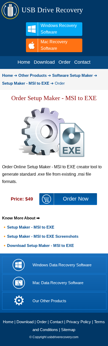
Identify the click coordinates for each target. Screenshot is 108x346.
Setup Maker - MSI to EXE (30, 227)
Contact (56, 322)
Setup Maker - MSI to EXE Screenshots (42, 236)
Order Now (75, 199)
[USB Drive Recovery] (10, 18)
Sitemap (68, 329)
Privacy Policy (78, 322)
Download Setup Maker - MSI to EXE (40, 245)
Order (42, 322)
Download (25, 322)
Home (8, 322)
